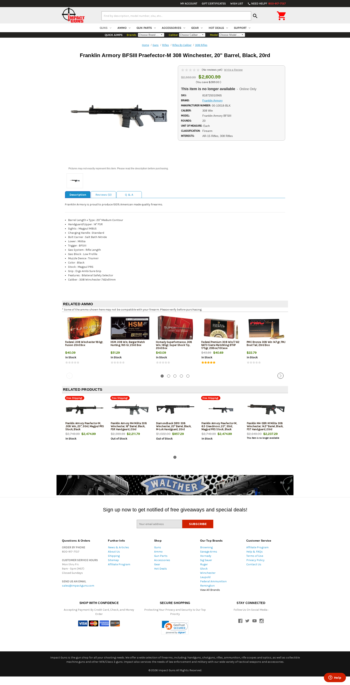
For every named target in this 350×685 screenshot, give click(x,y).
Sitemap (113, 560)
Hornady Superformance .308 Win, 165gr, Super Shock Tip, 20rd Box (174, 345)
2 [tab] (168, 376)
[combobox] (176, 15)
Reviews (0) (103, 194)
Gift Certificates (214, 3)
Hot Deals (216, 28)
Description (77, 194)
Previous (69, 376)
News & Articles (118, 547)
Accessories (171, 28)
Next (280, 376)
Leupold (205, 577)
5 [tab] (187, 376)
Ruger (204, 564)
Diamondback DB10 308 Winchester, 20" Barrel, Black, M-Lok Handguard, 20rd (173, 426)
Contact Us (253, 564)
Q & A (129, 194)
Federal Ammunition (213, 581)
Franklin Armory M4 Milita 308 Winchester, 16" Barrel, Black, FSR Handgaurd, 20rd (129, 426)
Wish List (236, 3)
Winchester (208, 573)
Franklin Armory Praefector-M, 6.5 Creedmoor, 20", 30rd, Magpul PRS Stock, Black (219, 426)
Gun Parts (144, 28)
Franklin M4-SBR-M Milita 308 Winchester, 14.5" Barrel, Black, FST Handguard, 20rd (265, 426)
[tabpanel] (84, 343)
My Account (188, 3)
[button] (174, 627)
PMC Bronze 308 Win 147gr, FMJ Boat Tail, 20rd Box (266, 343)
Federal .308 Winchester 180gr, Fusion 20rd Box (84, 343)
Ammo (122, 28)
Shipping (114, 556)
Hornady (205, 556)
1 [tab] (162, 376)
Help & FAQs (254, 551)
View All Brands (210, 590)
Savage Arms (208, 551)
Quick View (85, 328)
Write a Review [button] (233, 69)
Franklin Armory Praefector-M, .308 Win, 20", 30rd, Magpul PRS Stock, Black (84, 426)
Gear (195, 28)
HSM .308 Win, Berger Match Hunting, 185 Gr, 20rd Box (128, 343)
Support (240, 28)
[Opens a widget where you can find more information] (335, 678)
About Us (114, 551)
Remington (207, 585)
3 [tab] (174, 376)
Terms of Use (254, 556)
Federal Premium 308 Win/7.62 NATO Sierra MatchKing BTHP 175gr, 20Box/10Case (220, 345)
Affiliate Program (119, 564)
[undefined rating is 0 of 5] (190, 69)
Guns (104, 28)
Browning (206, 547)
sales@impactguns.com (78, 585)
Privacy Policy (255, 560)
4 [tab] (181, 376)
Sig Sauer (206, 560)
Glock (204, 568)
